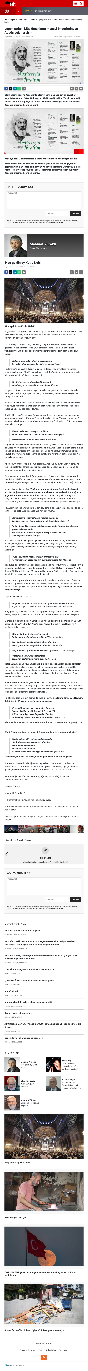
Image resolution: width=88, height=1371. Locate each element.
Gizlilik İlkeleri (51, 1350)
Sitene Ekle (63, 1350)
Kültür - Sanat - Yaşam (26, 20)
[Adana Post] (11, 3)
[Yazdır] (24, 88)
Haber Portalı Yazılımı (16, 1365)
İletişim (40, 1350)
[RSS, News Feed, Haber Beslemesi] (44, 1357)
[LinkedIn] (15, 88)
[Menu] (76, 3)
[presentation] (13, 11)
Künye (32, 1350)
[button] (72, 88)
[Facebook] (6, 88)
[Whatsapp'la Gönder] (19, 88)
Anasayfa (11, 20)
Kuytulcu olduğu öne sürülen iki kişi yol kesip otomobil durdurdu (49, 10)
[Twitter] (10, 88)
